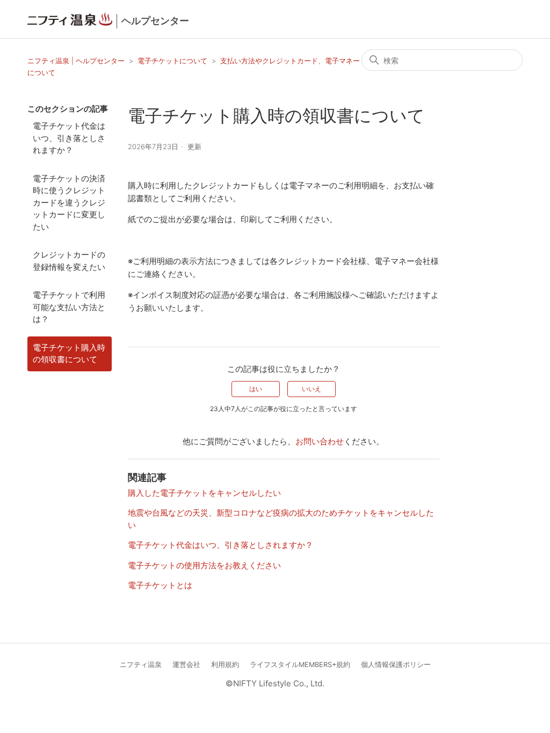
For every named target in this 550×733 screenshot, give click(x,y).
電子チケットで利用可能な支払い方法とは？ (69, 307)
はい (255, 389)
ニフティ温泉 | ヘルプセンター (77, 60)
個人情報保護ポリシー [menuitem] (396, 665)
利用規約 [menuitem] (225, 665)
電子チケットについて (172, 60)
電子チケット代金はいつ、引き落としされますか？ (69, 138)
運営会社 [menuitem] (186, 665)
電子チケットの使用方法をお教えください (204, 565)
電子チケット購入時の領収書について (69, 353)
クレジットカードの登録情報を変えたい (69, 261)
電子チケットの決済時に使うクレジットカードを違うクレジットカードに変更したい (69, 202)
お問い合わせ (319, 441)
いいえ (311, 389)
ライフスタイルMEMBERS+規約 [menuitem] (300, 665)
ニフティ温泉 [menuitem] (141, 665)
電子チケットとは (160, 585)
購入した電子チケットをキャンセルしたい (204, 493)
